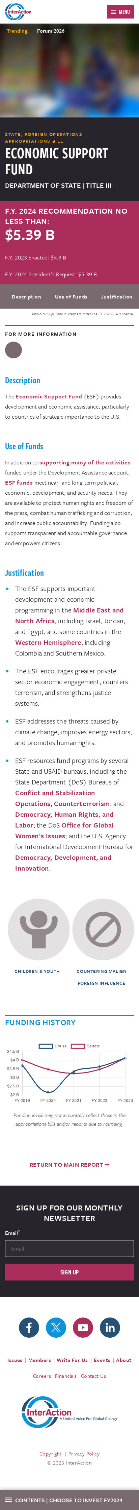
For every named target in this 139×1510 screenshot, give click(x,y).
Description (26, 296)
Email (12, 1232)
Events (102, 1360)
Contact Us (93, 1375)
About (123, 1360)
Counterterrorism (82, 803)
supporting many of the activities (85, 462)
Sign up (69, 1271)
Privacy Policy (84, 1453)
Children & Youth (37, 971)
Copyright (50, 1453)
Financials (66, 1375)
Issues (15, 1360)
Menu (124, 12)
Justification (117, 296)
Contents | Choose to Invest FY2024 (68, 1500)
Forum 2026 (50, 30)
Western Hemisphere (48, 642)
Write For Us (72, 1360)
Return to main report (66, 1164)
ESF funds (19, 482)
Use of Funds (71, 296)
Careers (42, 1375)
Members (39, 1360)
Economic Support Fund (49, 396)
